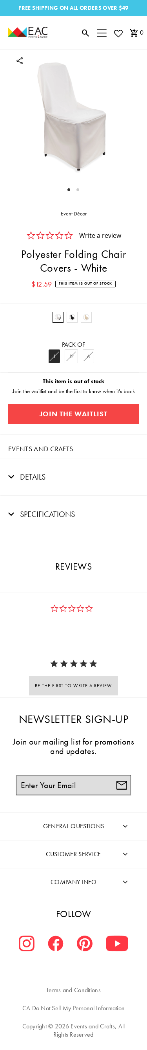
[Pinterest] (85, 944)
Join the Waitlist (73, 413)
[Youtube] (117, 944)
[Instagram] (26, 944)
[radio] (58, 317)
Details (31, 477)
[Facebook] (56, 944)
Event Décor (74, 213)
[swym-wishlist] (118, 33)
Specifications (46, 514)
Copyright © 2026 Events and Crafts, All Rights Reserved (73, 1030)
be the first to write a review (73, 685)
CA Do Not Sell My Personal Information (73, 1008)
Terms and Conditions (73, 990)
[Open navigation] (102, 32)
